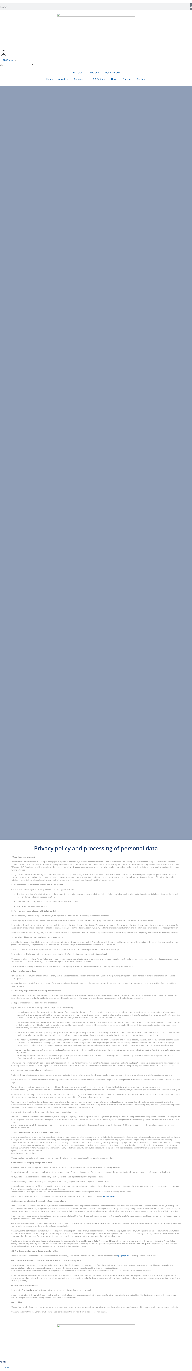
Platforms (8, 60)
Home (49, 79)
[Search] (191, 6)
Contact (141, 79)
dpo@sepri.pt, (123, 1255)
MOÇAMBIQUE (112, 72)
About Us (63, 79)
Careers (127, 79)
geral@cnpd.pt (109, 1196)
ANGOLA (94, 72)
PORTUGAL (78, 72)
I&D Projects (99, 79)
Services (78, 79)
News (114, 79)
